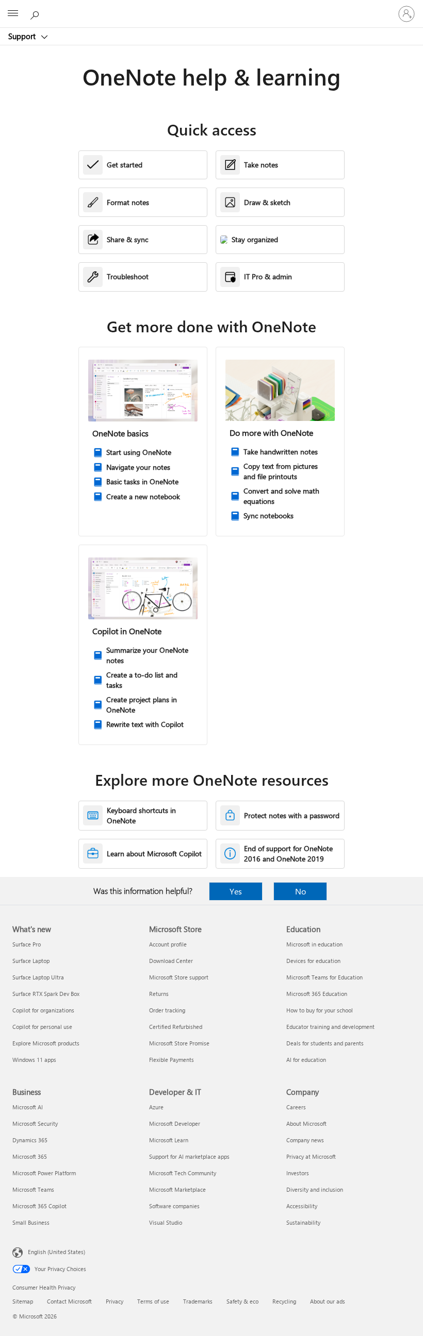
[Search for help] (36, 13)
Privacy (114, 1301)
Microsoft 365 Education (316, 993)
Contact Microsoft (69, 1301)
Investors (297, 1173)
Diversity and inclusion (314, 1189)
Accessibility (301, 1206)
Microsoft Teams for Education (324, 977)
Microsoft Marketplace (177, 1189)
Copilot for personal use (42, 1026)
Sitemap (22, 1301)
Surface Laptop (31, 961)
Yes (236, 891)
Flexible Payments (171, 1059)
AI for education (306, 1059)
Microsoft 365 (29, 1156)
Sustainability (303, 1222)
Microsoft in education (314, 944)
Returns (159, 993)
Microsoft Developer (174, 1123)
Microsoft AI (27, 1107)
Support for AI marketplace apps (189, 1156)
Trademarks (198, 1301)
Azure (156, 1107)
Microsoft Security (35, 1123)
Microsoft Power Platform (44, 1173)
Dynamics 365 (29, 1140)
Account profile (168, 944)
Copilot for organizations (43, 1010)
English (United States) (56, 1252)
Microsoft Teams (33, 1189)
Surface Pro (26, 944)
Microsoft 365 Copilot (39, 1206)
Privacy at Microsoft (311, 1156)
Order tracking (167, 1010)
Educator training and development (330, 1026)
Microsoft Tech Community (182, 1173)
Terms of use (153, 1301)
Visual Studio (165, 1222)
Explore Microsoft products (45, 1043)
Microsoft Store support (178, 977)
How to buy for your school (319, 1010)
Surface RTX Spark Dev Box (45, 993)
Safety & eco (242, 1301)
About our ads (327, 1301)
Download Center (171, 961)
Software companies (174, 1206)
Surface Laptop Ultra (38, 977)
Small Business (31, 1222)
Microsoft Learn (168, 1140)
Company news (305, 1140)
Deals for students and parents (325, 1043)
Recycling (284, 1301)
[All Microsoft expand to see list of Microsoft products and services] (13, 14)
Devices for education (313, 961)
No (300, 891)
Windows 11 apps (34, 1059)
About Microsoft (306, 1123)
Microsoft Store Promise (179, 1043)
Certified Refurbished (175, 1026)
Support (23, 36)
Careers (296, 1107)
